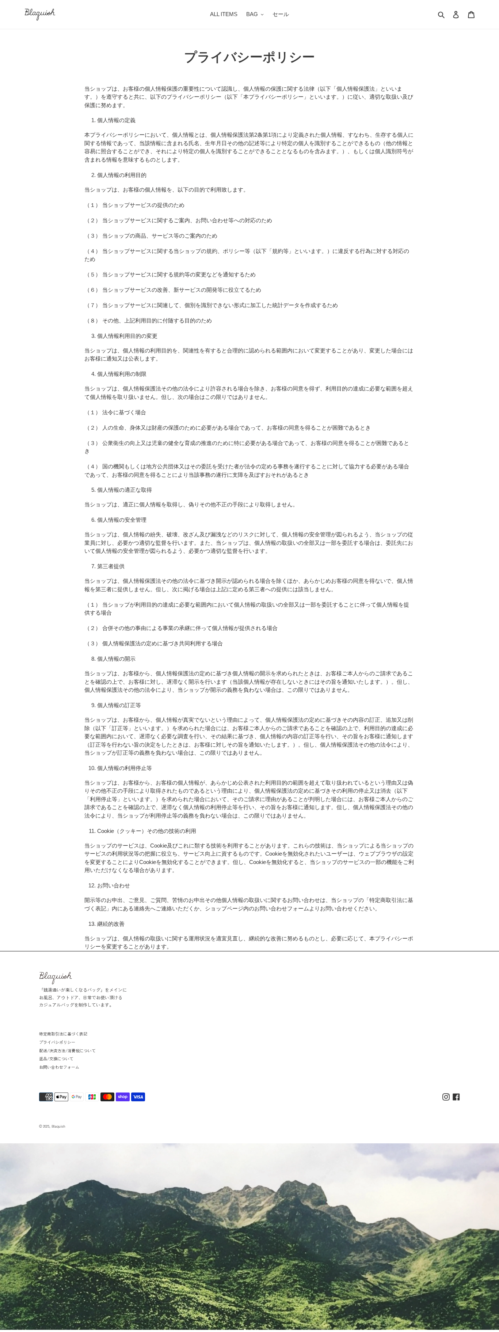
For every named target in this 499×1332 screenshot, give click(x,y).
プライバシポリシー (57, 1042)
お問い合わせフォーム (59, 1067)
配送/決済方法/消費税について (67, 1050)
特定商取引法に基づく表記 (63, 1034)
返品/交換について (56, 1058)
